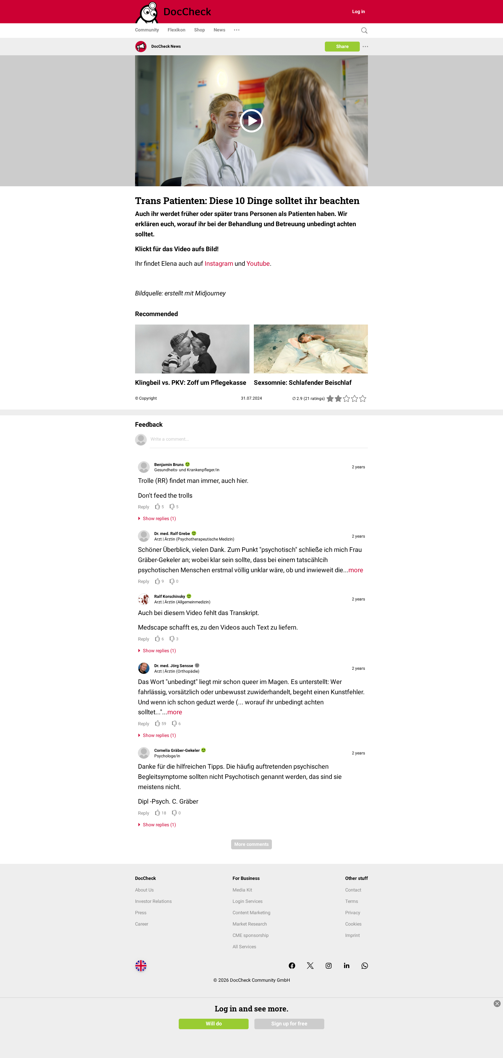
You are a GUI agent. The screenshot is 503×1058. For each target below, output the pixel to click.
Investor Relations (153, 901)
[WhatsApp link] (365, 966)
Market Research (250, 924)
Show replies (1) (158, 518)
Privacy (352, 912)
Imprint (352, 935)
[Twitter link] (310, 966)
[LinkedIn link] (346, 966)
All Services (244, 946)
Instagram (219, 263)
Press (140, 912)
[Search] (363, 30)
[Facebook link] (292, 966)
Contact (353, 890)
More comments (251, 844)
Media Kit (242, 890)
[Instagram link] (328, 966)
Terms (351, 901)
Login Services (248, 901)
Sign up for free (289, 1024)
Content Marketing (251, 912)
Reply (143, 507)
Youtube (258, 263)
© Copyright (146, 398)
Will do (214, 1024)
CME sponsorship (251, 935)
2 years (358, 467)
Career (141, 924)
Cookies (353, 924)
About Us (144, 890)
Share (342, 46)
